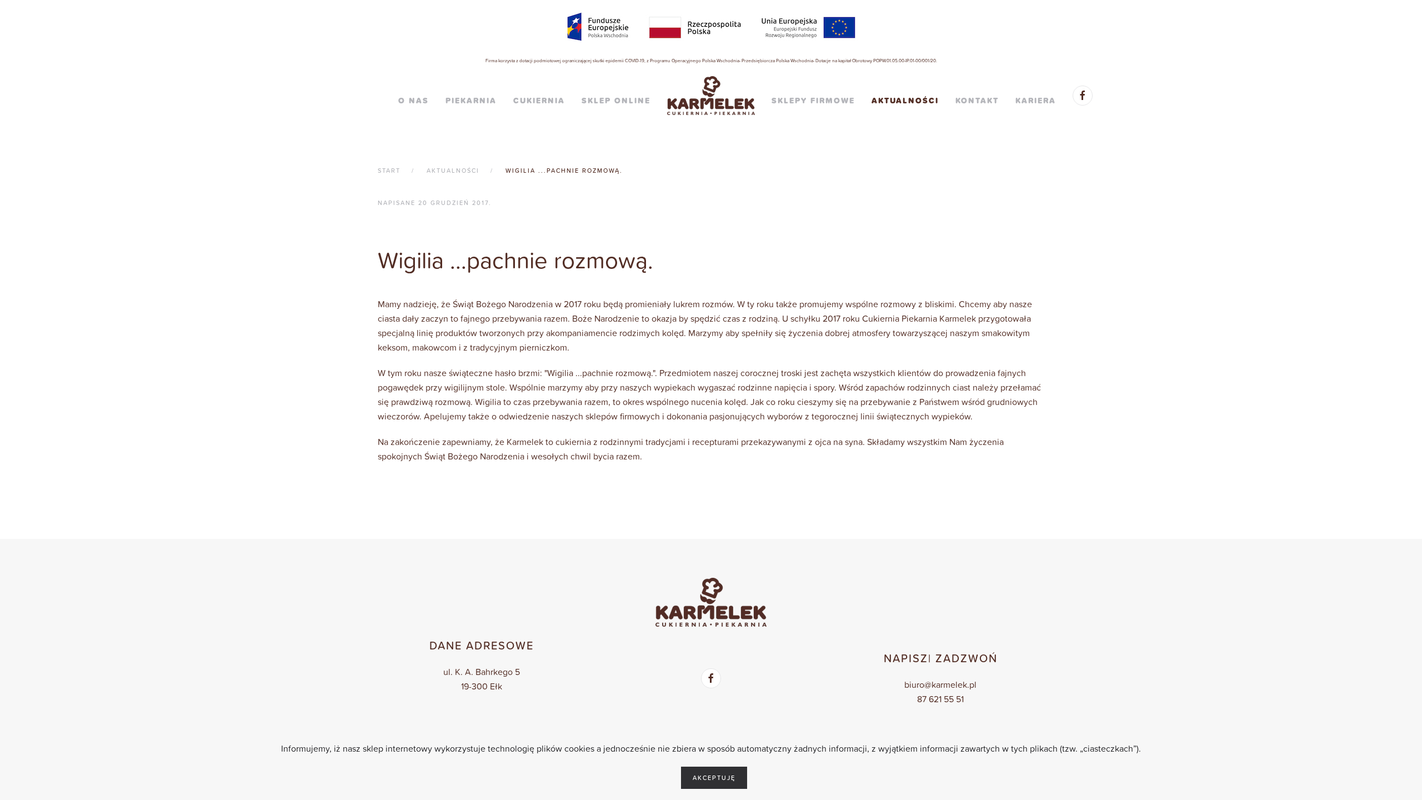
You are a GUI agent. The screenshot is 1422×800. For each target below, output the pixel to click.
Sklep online (616, 100)
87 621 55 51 (940, 699)
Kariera (1035, 100)
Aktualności (905, 100)
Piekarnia (471, 100)
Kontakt (977, 100)
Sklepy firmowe (813, 100)
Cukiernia (539, 100)
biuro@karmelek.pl (940, 684)
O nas (413, 100)
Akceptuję (714, 777)
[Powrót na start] (711, 95)
